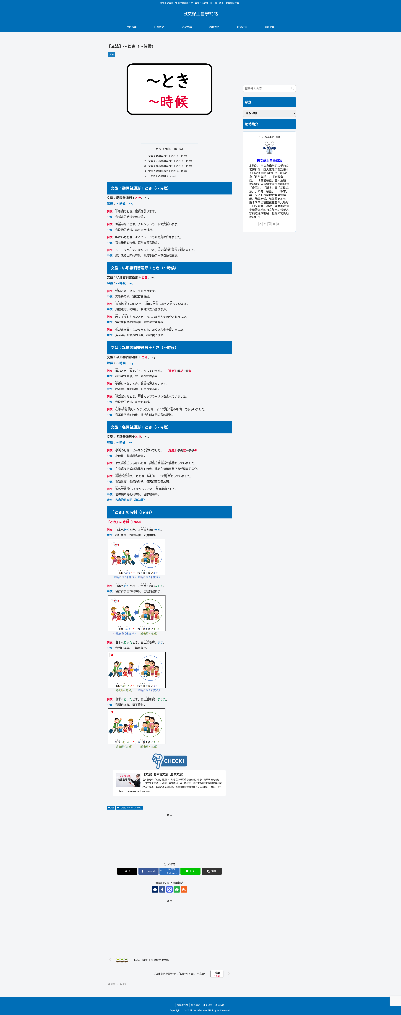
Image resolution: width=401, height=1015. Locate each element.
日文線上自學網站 (269, 160)
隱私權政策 (182, 1005)
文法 (112, 807)
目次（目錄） (164, 149)
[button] (212, 871)
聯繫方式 (195, 1005)
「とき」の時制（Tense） (162, 176)
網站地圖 (219, 1005)
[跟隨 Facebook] (162, 889)
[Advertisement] (169, 133)
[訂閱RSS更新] (184, 889)
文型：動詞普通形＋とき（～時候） (168, 156)
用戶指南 (207, 1005)
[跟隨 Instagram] (169, 889)
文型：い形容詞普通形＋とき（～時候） (170, 161)
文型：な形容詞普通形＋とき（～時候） (170, 166)
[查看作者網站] (155, 889)
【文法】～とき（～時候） (131, 807)
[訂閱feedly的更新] (177, 889)
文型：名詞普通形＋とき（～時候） (168, 171)
